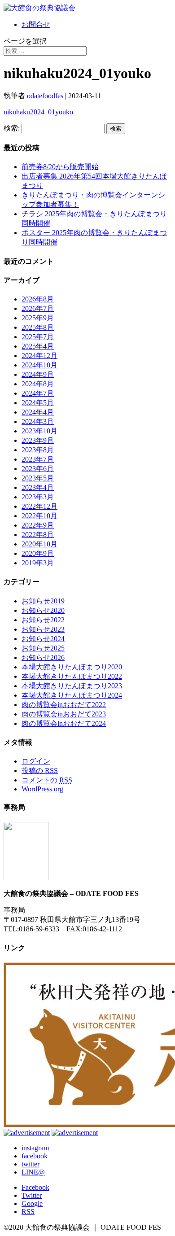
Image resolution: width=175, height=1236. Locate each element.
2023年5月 (38, 478)
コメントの (47, 780)
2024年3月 (38, 421)
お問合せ (36, 24)
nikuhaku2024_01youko (38, 112)
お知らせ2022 (43, 620)
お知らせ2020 (43, 610)
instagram (35, 1148)
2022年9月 (38, 525)
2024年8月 (38, 384)
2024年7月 (38, 393)
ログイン (36, 761)
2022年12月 (39, 506)
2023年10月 (39, 431)
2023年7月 (38, 459)
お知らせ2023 (43, 629)
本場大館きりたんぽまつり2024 (72, 695)
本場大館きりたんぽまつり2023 (72, 686)
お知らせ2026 (43, 657)
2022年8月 (38, 534)
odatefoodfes (45, 96)
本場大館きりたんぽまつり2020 (72, 667)
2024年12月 (39, 355)
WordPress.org (42, 789)
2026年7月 (38, 308)
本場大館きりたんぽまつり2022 (72, 676)
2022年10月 (39, 516)
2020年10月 (39, 544)
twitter (30, 1164)
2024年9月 (38, 374)
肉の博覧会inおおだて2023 (64, 714)
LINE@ (33, 1172)
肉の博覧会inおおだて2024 (64, 723)
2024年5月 (38, 402)
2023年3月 (38, 497)
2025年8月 (38, 327)
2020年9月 (38, 553)
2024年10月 (39, 365)
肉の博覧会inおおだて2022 (64, 704)
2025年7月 (38, 337)
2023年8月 (38, 450)
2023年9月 (38, 440)
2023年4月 (38, 487)
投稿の (40, 770)
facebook (35, 1156)
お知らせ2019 (43, 601)
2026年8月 (38, 299)
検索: (12, 128)
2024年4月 (38, 412)
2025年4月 (38, 346)
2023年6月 (38, 468)
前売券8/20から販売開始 (60, 166)
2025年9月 (38, 318)
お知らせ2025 (43, 648)
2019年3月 (38, 563)
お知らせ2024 (43, 638)
